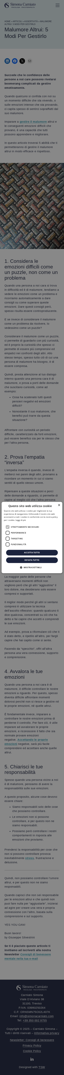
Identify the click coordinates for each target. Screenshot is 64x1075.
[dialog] (32, 537)
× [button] (59, 505)
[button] (32, 567)
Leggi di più (21, 520)
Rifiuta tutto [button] (32, 560)
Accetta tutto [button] (32, 552)
